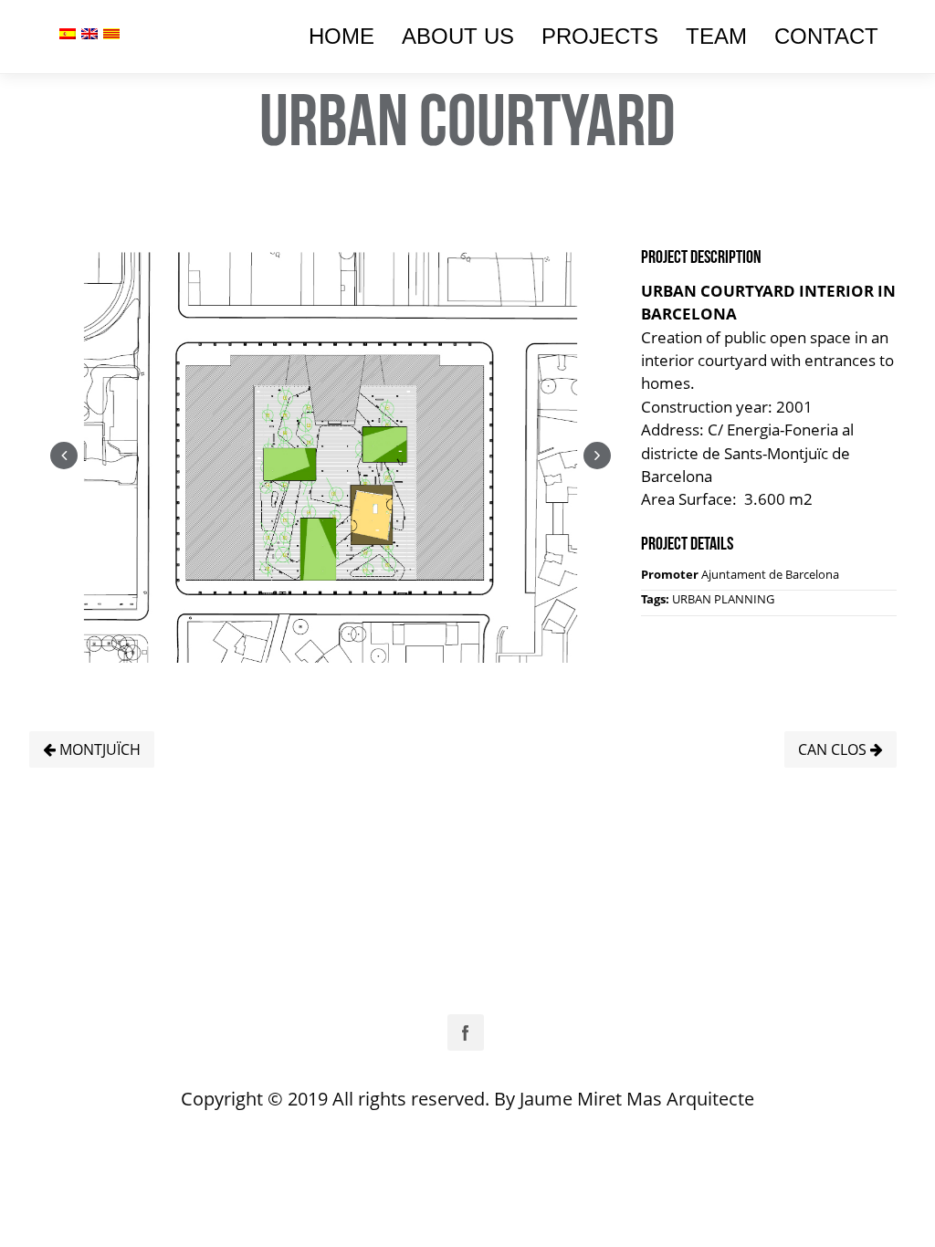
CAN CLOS (834, 749)
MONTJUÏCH (98, 749)
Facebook (465, 1032)
